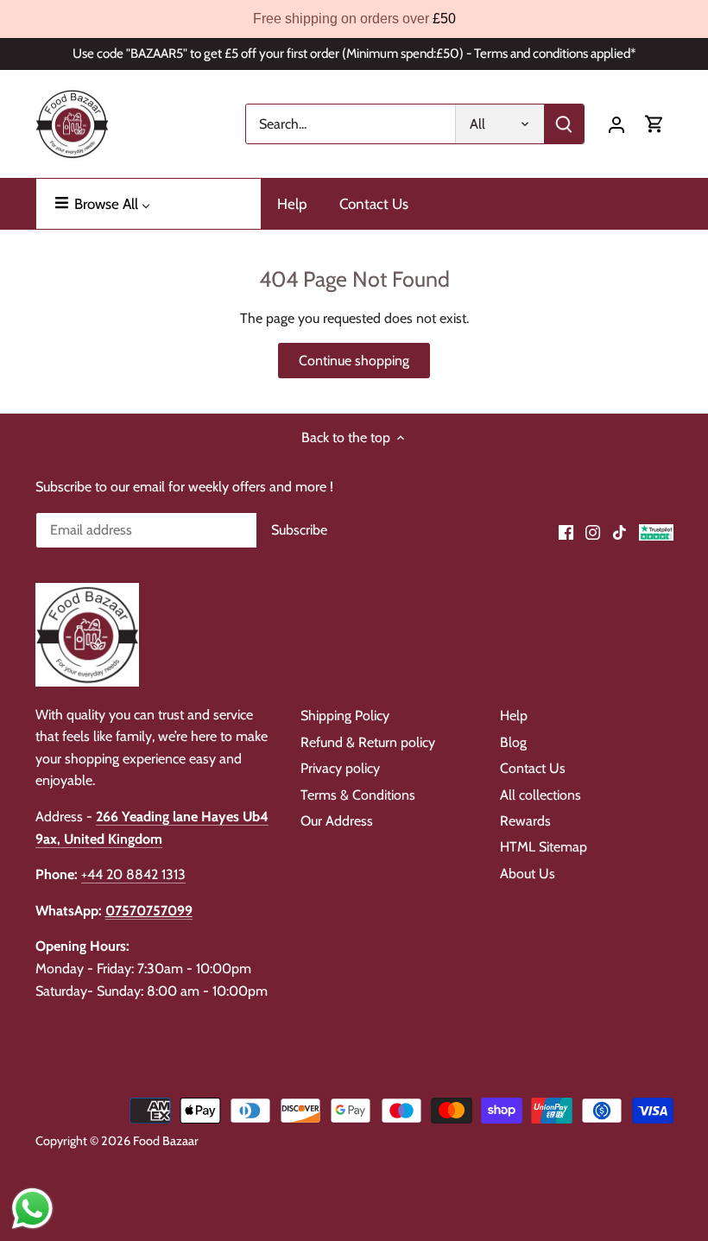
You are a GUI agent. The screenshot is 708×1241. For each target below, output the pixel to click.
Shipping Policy (344, 715)
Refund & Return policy (367, 742)
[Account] (616, 124)
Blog (513, 742)
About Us (527, 873)
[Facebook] (566, 531)
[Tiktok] (619, 531)
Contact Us (533, 768)
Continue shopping (354, 360)
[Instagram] (592, 531)
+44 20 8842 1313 (133, 874)
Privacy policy (340, 768)
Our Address (336, 821)
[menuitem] (148, 204)
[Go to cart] (654, 124)
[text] (354, 19)
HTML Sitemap (543, 847)
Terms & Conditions (357, 795)
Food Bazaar (166, 1141)
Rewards (525, 821)
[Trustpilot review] (656, 531)
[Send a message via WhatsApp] (32, 1208)
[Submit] (564, 123)
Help (514, 715)
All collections (540, 795)
